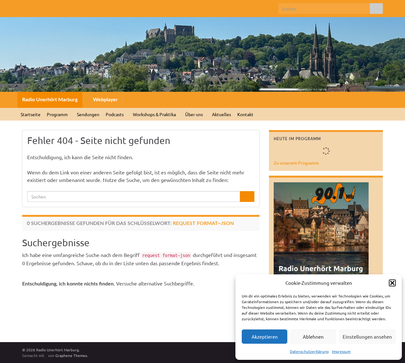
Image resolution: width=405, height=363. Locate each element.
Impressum (341, 351)
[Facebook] (25, 6)
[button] (392, 283)
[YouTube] (56, 6)
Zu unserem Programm (296, 163)
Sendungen (88, 114)
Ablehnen (313, 337)
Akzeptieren (265, 337)
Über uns (194, 114)
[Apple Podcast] (66, 6)
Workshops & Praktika (155, 114)
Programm (58, 114)
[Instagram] (45, 6)
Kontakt (245, 114)
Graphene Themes (71, 355)
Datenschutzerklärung (309, 351)
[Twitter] (35, 6)
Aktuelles (221, 114)
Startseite (30, 114)
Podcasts (115, 114)
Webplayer (105, 99)
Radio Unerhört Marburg (50, 99)
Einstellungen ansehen (367, 337)
